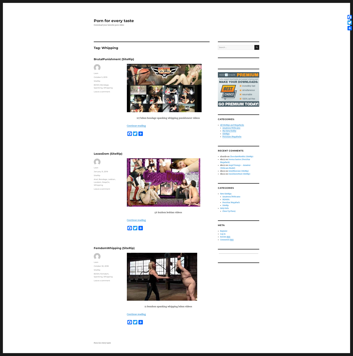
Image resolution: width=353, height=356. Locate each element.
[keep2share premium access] (238, 89)
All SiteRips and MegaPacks (232, 125)
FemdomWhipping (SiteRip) (114, 248)
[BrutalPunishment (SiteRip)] (168, 88)
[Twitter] (349, 22)
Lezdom (97, 182)
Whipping (108, 88)
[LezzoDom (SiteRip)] (168, 182)
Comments (227, 240)
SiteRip (97, 81)
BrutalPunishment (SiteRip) (114, 59)
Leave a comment (102, 92)
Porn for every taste (114, 20)
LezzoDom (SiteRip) (108, 153)
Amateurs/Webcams (231, 128)
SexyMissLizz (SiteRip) (238, 171)
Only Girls (224, 208)
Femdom (104, 274)
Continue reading (136, 125)
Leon (96, 73)
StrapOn (105, 182)
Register (223, 231)
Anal (96, 179)
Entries (225, 237)
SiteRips (226, 134)
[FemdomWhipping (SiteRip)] (168, 277)
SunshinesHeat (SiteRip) (239, 174)
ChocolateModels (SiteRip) (241, 156)
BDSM (96, 85)
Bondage (104, 85)
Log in (223, 234)
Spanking (98, 88)
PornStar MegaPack (231, 202)
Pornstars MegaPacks (231, 137)
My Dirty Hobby (229, 131)
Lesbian (111, 179)
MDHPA (225, 199)
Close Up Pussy (229, 211)
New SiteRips (226, 194)
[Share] (349, 28)
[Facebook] (349, 17)
